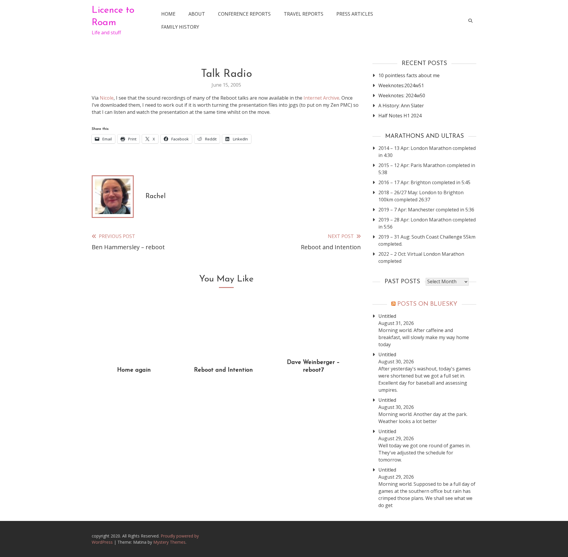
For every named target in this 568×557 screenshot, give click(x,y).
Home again (134, 370)
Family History (180, 27)
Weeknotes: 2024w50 (401, 95)
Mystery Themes (169, 542)
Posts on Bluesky (427, 304)
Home (168, 14)
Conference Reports (244, 14)
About (196, 14)
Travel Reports (303, 14)
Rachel (156, 196)
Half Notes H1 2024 (400, 115)
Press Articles (354, 14)
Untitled (387, 316)
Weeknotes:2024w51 (401, 85)
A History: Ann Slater (401, 105)
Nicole (107, 98)
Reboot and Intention (223, 370)
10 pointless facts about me (409, 75)
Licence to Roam (113, 16)
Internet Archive (321, 98)
